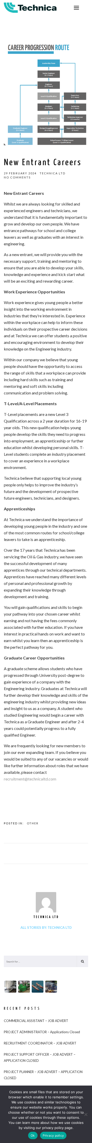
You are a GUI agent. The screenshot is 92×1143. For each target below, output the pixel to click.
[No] (85, 1114)
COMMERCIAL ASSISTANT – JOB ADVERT (36, 1021)
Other (33, 823)
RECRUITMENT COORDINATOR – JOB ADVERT (40, 1043)
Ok (33, 1135)
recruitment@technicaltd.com (30, 778)
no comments (17, 177)
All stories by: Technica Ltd (46, 927)
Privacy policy (53, 1135)
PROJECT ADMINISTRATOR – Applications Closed (42, 1032)
